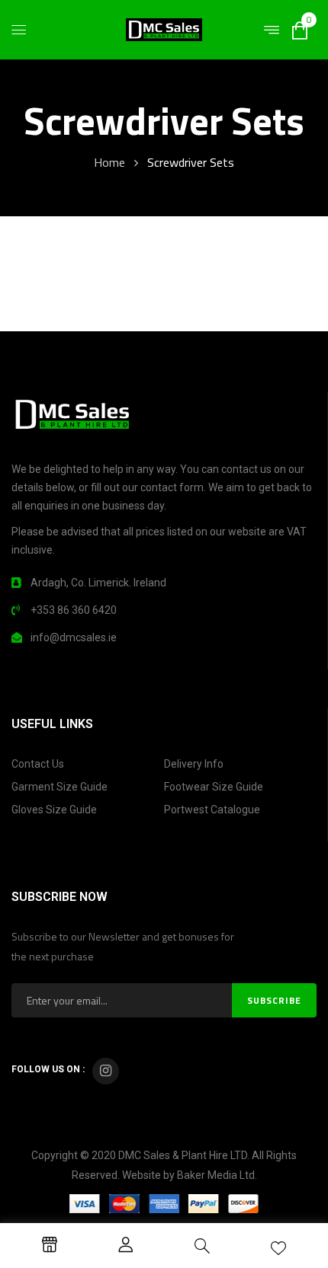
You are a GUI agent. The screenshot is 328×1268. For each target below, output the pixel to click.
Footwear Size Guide (213, 787)
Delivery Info (193, 764)
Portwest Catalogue (212, 809)
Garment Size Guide (59, 787)
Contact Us (37, 764)
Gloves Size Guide (54, 809)
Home (109, 162)
